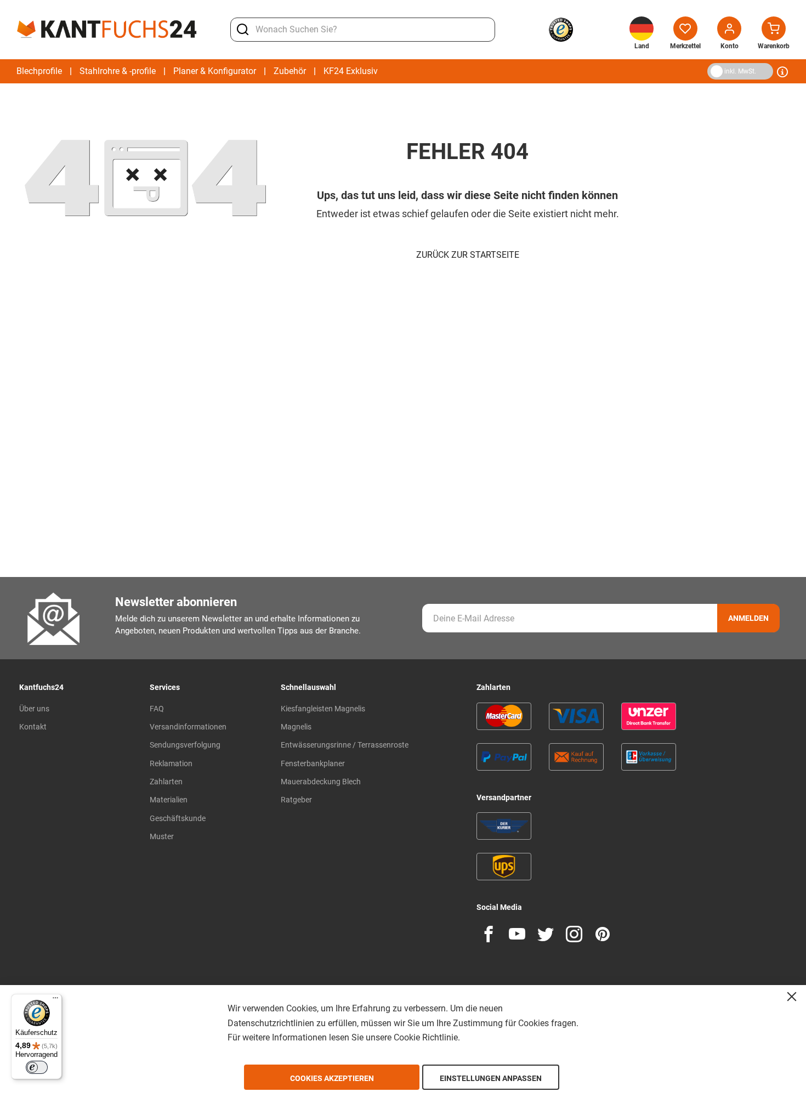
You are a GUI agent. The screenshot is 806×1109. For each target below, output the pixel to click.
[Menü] (55, 1000)
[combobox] (362, 30)
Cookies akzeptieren (332, 1078)
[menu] (197, 71)
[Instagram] (574, 934)
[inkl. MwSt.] (709, 70)
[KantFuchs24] (106, 29)
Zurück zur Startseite (467, 255)
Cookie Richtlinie (426, 1037)
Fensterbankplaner (313, 763)
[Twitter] (545, 934)
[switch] (37, 1067)
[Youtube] (517, 934)
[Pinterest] (603, 934)
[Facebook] (488, 934)
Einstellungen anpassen (491, 1078)
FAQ (157, 708)
